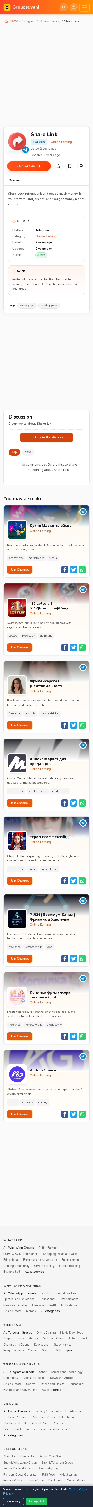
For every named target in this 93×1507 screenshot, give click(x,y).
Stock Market (62, 1345)
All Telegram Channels (19, 1372)
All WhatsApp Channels (19, 1293)
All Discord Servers (16, 1411)
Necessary (14, 1501)
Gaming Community (16, 1266)
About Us (9, 1457)
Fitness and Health (44, 1305)
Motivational (69, 1305)
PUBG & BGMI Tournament (21, 1254)
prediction (28, 635)
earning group (49, 305)
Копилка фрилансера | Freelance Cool (51, 995)
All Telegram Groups (17, 1333)
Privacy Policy (12, 1481)
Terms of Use (35, 1481)
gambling (46, 635)
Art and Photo (12, 1311)
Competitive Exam (66, 1293)
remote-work (33, 947)
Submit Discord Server (18, 1469)
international (50, 869)
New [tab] (28, 452)
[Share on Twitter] (73, 569)
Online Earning (49, 21)
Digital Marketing (34, 1378)
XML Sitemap (68, 1475)
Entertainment (71, 1260)
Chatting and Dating (16, 1345)
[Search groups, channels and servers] (64, 7)
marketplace (36, 558)
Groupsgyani (25, 7)
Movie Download (71, 1333)
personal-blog (50, 713)
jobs (49, 947)
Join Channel (20, 569)
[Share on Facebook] (64, 569)
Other (42, 1372)
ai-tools (30, 713)
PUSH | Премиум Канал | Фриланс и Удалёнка (52, 917)
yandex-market (37, 791)
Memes (31, 1311)
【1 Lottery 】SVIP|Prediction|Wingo (50, 606)
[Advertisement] (46, 74)
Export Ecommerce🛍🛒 (50, 837)
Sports (45, 1293)
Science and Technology (67, 1372)
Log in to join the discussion (46, 437)
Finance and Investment (55, 1429)
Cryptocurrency (44, 1266)
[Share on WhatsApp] (82, 569)
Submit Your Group (51, 1457)
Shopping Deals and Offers (61, 1254)
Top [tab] (14, 452)
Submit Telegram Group (57, 1463)
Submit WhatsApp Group (20, 1463)
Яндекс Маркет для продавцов (48, 761)
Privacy (8, 1494)
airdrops (27, 1102)
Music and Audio (44, 1417)
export (32, 869)
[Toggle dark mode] (74, 7)
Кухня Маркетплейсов (51, 526)
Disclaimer (55, 1481)
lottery (13, 635)
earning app (27, 305)
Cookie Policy (76, 1481)
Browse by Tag (48, 1469)
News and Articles (15, 1305)
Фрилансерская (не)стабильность (46, 684)
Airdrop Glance (43, 1070)
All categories (34, 1272)
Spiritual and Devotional (19, 1299)
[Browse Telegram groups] (25, 149)
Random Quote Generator (20, 1475)
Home (13, 21)
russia (53, 558)
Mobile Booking (69, 1266)
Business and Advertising (40, 1260)
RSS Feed (48, 1475)
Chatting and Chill (15, 1423)
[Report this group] (81, 166)
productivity (54, 1024)
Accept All (36, 1501)
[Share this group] (58, 166)
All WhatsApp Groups (18, 1248)
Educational (11, 1260)
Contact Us (27, 1457)
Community (11, 1378)
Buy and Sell (11, 1272)
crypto (13, 1102)
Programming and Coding (20, 1350)
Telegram (28, 21)
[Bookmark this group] (69, 166)
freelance (14, 713)
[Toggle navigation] (84, 7)
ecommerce (16, 558)
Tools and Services (15, 1417)
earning (43, 1102)
